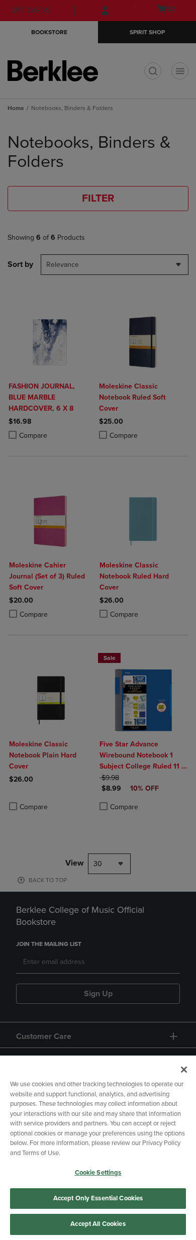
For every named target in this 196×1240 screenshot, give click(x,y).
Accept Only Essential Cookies (98, 1198)
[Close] (184, 1070)
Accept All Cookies (97, 1224)
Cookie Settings (98, 1173)
